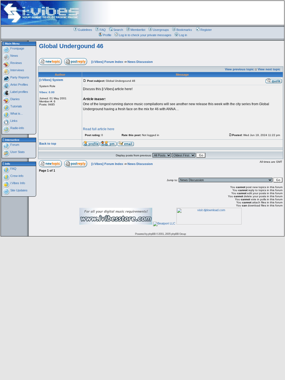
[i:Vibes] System (51, 80)
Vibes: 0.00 (47, 92)
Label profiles (18, 91)
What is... (16, 113)
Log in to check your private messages (145, 35)
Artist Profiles (18, 84)
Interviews (16, 70)
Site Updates (18, 190)
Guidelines (85, 29)
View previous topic (239, 69)
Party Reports (19, 77)
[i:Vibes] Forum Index (107, 61)
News (13, 55)
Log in (183, 35)
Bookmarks (184, 29)
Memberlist (138, 29)
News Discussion (140, 61)
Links (13, 120)
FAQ (103, 29)
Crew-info (16, 175)
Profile (107, 35)
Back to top (47, 143)
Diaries (14, 99)
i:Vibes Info (17, 183)
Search (118, 29)
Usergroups (161, 29)
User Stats (17, 152)
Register (206, 29)
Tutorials (15, 106)
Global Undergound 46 (71, 46)
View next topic (269, 69)
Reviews (15, 63)
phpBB (152, 233)
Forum (14, 144)
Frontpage (16, 48)
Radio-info (16, 128)
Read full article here (98, 129)
